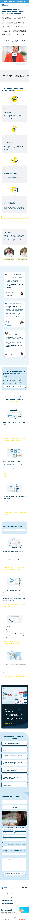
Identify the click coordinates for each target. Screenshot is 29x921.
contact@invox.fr (15, 802)
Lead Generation (20, 1)
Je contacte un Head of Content (14, 386)
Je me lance (14, 217)
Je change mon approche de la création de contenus (14, 41)
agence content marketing (11, 36)
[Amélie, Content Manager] (14, 54)
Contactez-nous (14, 529)
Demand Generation (9, 1)
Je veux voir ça (8, 723)
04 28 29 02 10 (15, 807)
